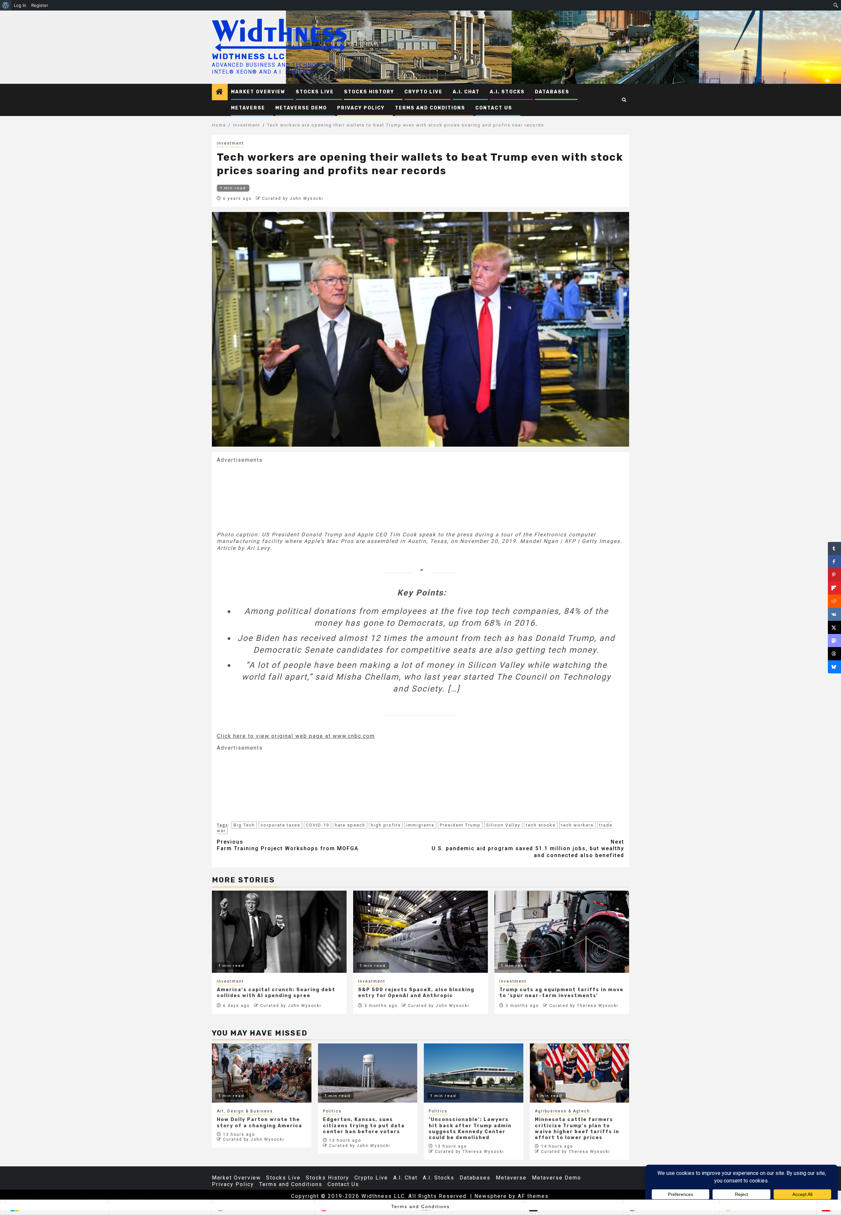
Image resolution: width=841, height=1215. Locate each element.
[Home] (220, 92)
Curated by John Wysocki (292, 198)
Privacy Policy (361, 108)
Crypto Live (423, 92)
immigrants (420, 825)
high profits (386, 825)
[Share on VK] (834, 614)
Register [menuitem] (39, 5)
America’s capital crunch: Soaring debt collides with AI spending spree (276, 992)
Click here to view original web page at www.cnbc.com (296, 736)
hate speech (350, 825)
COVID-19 (317, 825)
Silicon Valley (503, 825)
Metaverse (248, 108)
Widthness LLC (248, 56)
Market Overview (258, 92)
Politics (332, 1111)
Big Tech (244, 825)
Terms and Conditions (430, 108)
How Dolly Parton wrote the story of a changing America (259, 1122)
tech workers (577, 825)
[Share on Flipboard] (834, 588)
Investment (230, 143)
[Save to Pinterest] (834, 574)
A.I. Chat (466, 92)
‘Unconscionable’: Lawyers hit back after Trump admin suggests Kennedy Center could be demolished (470, 1128)
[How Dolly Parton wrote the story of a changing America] (261, 1073)
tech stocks (541, 825)
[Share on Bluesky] (834, 666)
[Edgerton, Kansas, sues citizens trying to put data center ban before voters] (368, 1073)
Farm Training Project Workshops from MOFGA (287, 845)
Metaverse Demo (301, 108)
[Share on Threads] (834, 653)
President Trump (460, 825)
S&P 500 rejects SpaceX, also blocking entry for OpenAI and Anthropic (416, 992)
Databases (552, 92)
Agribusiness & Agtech (562, 1111)
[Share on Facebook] (834, 561)
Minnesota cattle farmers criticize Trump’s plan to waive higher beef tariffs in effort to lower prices (577, 1128)
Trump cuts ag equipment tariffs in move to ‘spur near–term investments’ (561, 992)
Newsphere (490, 1196)
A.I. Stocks (507, 92)
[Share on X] (834, 627)
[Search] (624, 100)
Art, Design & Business (245, 1111)
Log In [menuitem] (20, 5)
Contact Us (493, 108)
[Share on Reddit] (834, 601)
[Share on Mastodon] (834, 640)
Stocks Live (315, 92)
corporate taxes (280, 825)
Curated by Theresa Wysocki (583, 1005)
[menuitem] (5, 5)
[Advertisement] (266, 496)
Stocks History (369, 92)
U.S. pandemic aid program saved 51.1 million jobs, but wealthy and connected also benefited (528, 849)
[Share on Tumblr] (834, 548)
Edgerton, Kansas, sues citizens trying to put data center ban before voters (364, 1125)
